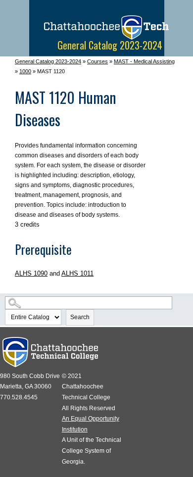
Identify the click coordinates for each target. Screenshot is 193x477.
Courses (97, 61)
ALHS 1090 (31, 273)
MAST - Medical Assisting (144, 61)
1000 (25, 71)
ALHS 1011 (77, 273)
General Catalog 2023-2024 (48, 61)
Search (80, 317)
